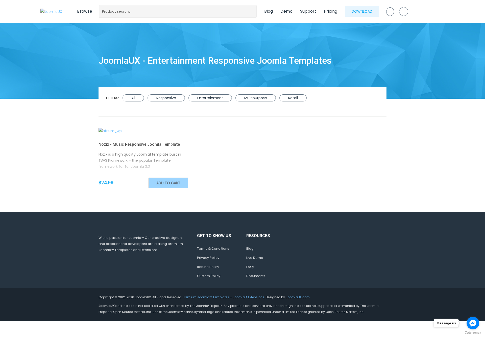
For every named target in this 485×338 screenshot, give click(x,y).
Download (362, 11)
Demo (286, 11)
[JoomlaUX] (51, 11)
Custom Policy (208, 275)
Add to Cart (168, 182)
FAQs (250, 266)
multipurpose (255, 97)
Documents (255, 275)
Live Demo (254, 257)
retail (293, 97)
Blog (268, 11)
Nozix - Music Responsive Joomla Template (139, 144)
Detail (153, 130)
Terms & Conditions (213, 248)
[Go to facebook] (473, 323)
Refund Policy (208, 266)
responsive (166, 97)
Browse (84, 11)
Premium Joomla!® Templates (206, 297)
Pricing (330, 11)
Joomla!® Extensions (248, 297)
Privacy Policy (208, 257)
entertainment (210, 97)
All (133, 97)
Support (308, 11)
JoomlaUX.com (298, 297)
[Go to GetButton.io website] (473, 332)
